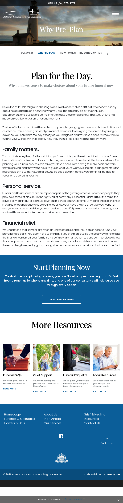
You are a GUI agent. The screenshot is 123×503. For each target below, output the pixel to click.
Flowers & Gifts (14, 423)
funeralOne (112, 474)
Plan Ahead (52, 419)
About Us (50, 414)
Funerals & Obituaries (19, 419)
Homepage (12, 414)
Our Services (53, 423)
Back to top (107, 443)
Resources (91, 419)
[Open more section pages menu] (108, 53)
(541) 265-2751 (66, 3)
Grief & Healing (95, 414)
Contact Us (92, 423)
